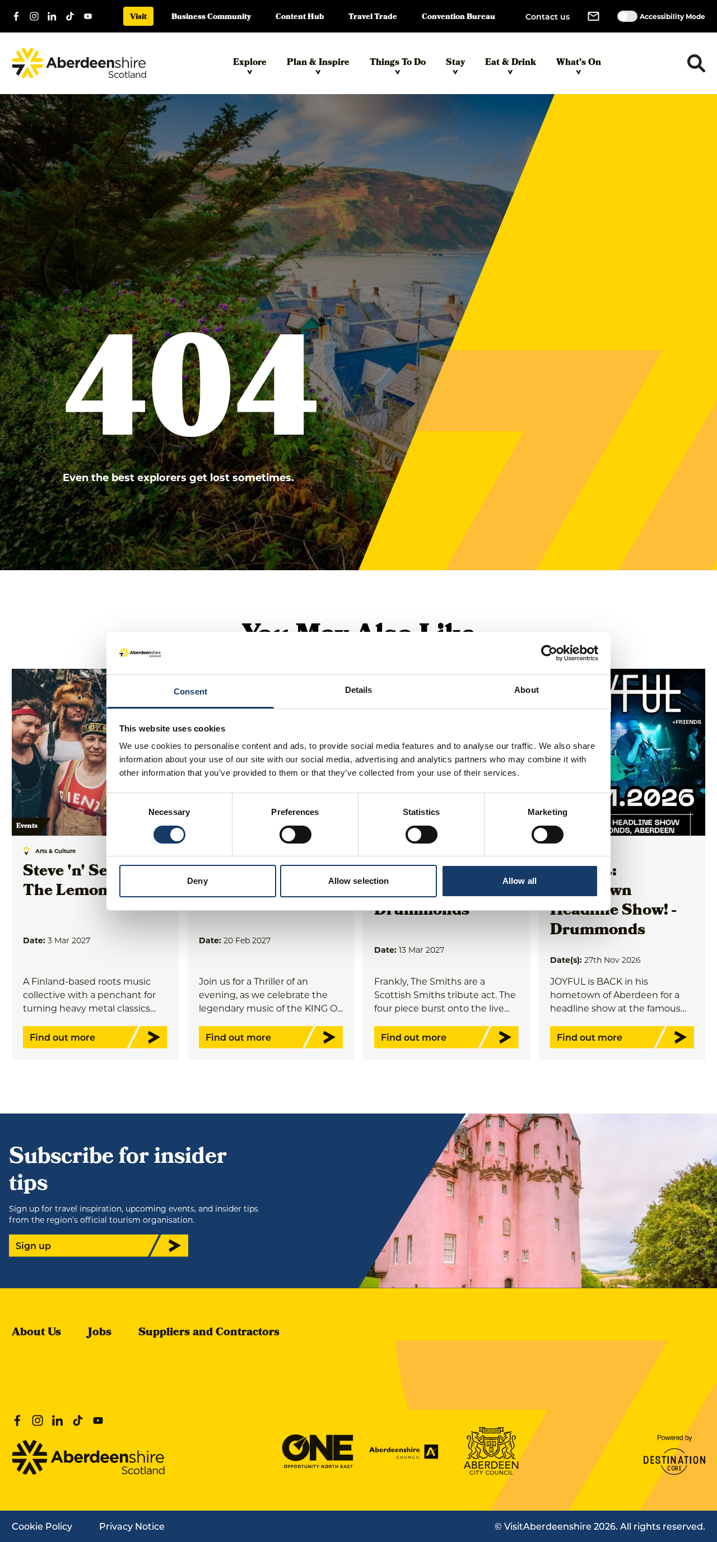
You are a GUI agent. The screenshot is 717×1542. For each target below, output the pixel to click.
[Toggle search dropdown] (696, 63)
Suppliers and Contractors (209, 1333)
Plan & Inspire (318, 63)
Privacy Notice (132, 1526)
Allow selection (358, 881)
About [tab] (526, 690)
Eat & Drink (510, 63)
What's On (578, 63)
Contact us (547, 16)
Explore (250, 63)
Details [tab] (359, 690)
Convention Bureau (458, 17)
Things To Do (398, 63)
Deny (197, 881)
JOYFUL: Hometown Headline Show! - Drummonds (613, 901)
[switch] (295, 835)
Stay (455, 63)
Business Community (211, 17)
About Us (36, 1333)
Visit (138, 17)
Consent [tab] (190, 691)
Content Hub (300, 17)
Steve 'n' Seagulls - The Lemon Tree (92, 882)
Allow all (519, 881)
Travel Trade (372, 17)
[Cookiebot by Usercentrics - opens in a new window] (549, 653)
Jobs (99, 1333)
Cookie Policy (42, 1526)
